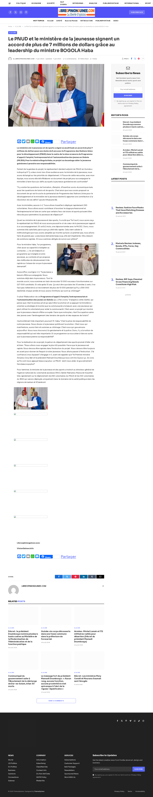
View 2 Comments (56, 701)
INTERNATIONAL (131, 3)
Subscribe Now (137, 12)
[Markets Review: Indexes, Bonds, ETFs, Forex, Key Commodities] (128, 230)
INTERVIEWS (77, 3)
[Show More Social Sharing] (143, 58)
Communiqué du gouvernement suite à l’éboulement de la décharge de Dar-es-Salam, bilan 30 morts (22, 681)
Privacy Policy (133, 103)
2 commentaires (70, 59)
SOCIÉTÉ (51, 3)
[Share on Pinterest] (138, 58)
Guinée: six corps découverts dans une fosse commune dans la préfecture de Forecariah (55, 635)
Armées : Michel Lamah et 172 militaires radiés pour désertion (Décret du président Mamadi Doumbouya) (88, 636)
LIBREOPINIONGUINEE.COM (24, 59)
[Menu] (10, 3)
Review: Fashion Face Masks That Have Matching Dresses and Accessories (130, 210)
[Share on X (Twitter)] (135, 58)
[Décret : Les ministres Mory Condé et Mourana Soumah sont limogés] (89, 660)
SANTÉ (59, 21)
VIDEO (115, 21)
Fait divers (63, 3)
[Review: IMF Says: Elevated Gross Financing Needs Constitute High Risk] (128, 266)
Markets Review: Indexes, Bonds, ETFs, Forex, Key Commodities (128, 246)
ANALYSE (93, 3)
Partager (68, 141)
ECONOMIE (36, 3)
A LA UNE (12, 32)
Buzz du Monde (71, 21)
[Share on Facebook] (131, 58)
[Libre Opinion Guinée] (76, 12)
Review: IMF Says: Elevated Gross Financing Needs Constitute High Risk (129, 282)
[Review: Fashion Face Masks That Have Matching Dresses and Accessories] (128, 194)
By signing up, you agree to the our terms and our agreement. (129, 103)
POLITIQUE (21, 3)
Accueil (50, 21)
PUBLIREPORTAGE (111, 3)
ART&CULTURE (86, 21)
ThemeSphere (39, 791)
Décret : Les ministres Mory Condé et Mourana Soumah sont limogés (87, 678)
